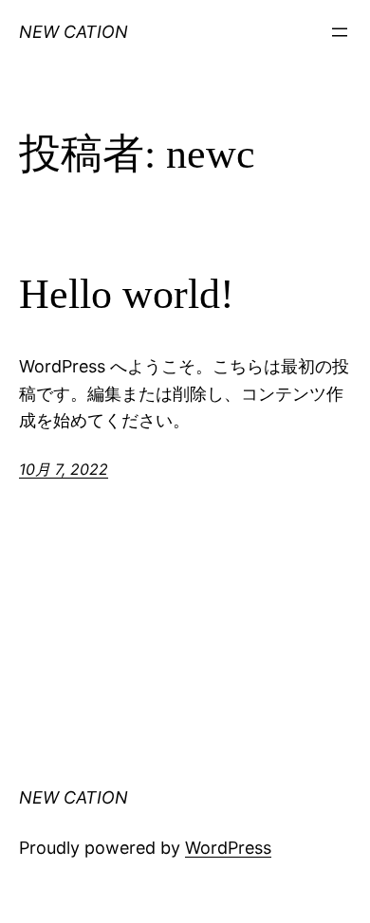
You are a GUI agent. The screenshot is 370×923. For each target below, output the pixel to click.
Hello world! (126, 294)
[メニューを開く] (339, 32)
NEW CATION (73, 32)
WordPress (228, 848)
